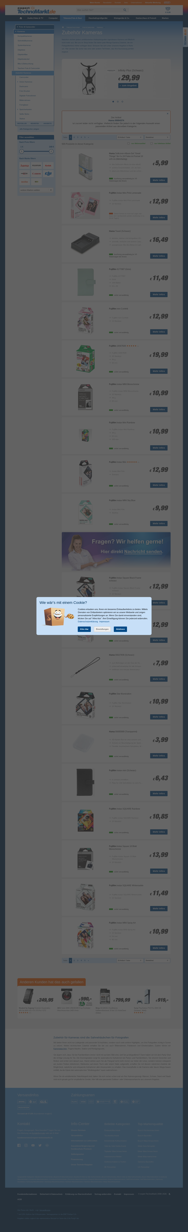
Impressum (104, 621)
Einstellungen (102, 629)
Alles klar (84, 629)
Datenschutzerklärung (88, 621)
